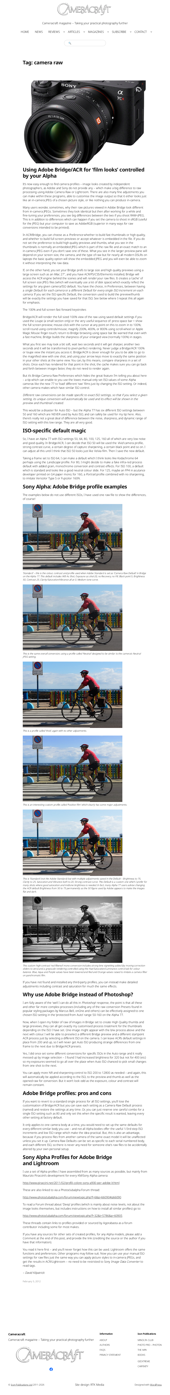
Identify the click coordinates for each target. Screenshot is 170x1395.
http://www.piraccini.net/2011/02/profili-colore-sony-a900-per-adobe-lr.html (71, 1183)
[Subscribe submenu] (130, 32)
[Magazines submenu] (108, 32)
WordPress (156, 1384)
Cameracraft (16, 1334)
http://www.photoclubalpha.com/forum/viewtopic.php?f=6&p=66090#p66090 (72, 1197)
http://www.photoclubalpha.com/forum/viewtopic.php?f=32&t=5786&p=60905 (72, 1216)
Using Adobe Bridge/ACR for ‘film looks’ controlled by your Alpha (83, 173)
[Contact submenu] (151, 32)
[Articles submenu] (84, 32)
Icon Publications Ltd (21, 1384)
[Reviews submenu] (64, 32)
